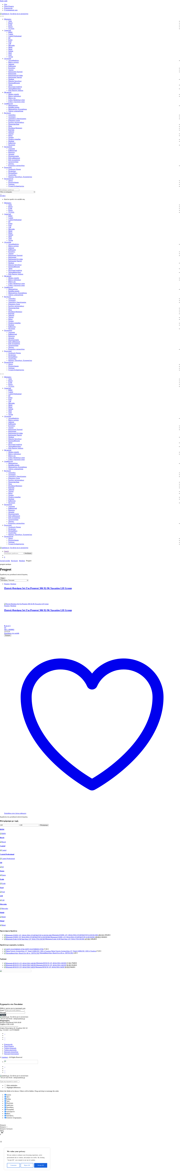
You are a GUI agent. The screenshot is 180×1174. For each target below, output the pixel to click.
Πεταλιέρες (12, 171)
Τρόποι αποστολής (10, 1050)
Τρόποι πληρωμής (10, 1048)
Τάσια (10, 85)
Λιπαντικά (7, 30)
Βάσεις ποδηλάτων (14, 96)
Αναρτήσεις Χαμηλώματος (17, 118)
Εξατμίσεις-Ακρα (14, 120)
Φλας (10, 126)
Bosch (10, 23)
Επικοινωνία (8, 8)
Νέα (5, 4)
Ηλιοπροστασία (13, 156)
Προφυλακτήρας (13, 124)
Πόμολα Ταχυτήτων (15, 81)
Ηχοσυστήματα (13, 182)
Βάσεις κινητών (13, 62)
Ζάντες (10, 180)
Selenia (10, 51)
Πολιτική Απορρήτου (11, 1052)
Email (2, 1010)
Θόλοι (10, 135)
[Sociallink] (4, 1033)
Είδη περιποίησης (14, 160)
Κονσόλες (11, 68)
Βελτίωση (7, 113)
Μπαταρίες (7, 19)
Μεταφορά (7, 92)
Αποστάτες (12, 115)
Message (3, 1012)
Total (10, 55)
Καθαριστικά (12, 150)
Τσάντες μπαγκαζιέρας (15, 111)
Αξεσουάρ (7, 58)
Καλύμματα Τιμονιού (15, 72)
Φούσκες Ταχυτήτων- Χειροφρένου (20, 177)
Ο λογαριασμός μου (11, 10)
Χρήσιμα (11, 184)
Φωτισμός (11, 145)
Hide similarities (11, 1085)
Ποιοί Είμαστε (9, 6)
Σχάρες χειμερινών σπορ (16, 102)
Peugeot (6, 584)
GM (9, 43)
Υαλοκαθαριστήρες (14, 88)
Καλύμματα (12, 73)
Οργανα (11, 137)
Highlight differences (13, 1087)
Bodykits (11, 130)
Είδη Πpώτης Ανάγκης (15, 90)
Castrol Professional (14, 36)
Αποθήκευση (8, 103)
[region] (27, 1159)
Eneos (10, 40)
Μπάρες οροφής (13, 94)
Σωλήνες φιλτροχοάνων (16, 122)
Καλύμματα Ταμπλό (15, 77)
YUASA (11, 28)
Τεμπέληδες (12, 175)
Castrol (10, 34)
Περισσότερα (8, 179)
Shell (10, 53)
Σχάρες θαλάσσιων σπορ (16, 100)
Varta (10, 21)
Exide (10, 25)
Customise (13, 1165)
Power (10, 27)
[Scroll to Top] (0, 1079)
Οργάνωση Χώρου (14, 169)
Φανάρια (11, 141)
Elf (9, 38)
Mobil (10, 47)
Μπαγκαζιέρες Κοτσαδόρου (17, 109)
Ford (9, 42)
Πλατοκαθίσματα (14, 83)
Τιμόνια (10, 70)
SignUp (3, 1015)
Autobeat (5, 1057)
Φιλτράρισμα (44, 825)
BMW (10, 32)
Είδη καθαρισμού (14, 158)
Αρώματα (11, 148)
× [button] (6, 1127)
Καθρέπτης (12, 143)
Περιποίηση (8, 147)
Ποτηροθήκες (12, 173)
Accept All (41, 1165)
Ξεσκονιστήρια (13, 162)
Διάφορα (11, 64)
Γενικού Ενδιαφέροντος (16, 186)
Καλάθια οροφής (13, 107)
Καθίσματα (12, 66)
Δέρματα (11, 154)
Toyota (10, 57)
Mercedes (11, 45)
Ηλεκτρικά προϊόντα (15, 87)
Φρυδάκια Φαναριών (15, 128)
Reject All (27, 1165)
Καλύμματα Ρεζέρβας (15, 75)
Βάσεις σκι (12, 98)
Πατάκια (11, 79)
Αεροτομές (12, 117)
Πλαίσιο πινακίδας (14, 139)
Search (6, 551)
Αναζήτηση (28, 553)
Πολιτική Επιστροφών (11, 1054)
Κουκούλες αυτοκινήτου (16, 165)
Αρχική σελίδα (5, 561)
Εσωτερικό (8, 167)
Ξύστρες (11, 164)
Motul (10, 49)
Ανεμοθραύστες (13, 60)
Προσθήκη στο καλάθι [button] (11, 633)
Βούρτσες (11, 152)
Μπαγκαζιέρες (13, 105)
